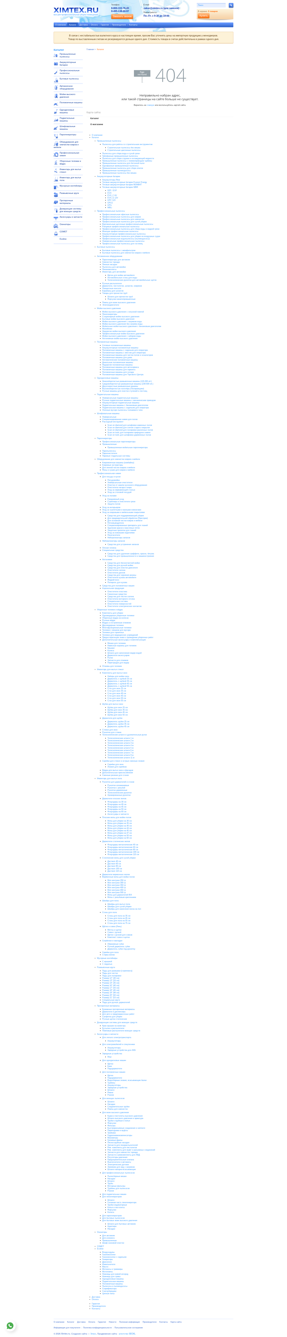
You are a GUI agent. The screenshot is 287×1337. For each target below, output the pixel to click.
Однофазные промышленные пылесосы (120, 166)
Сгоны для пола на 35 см (118, 916)
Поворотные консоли (111, 288)
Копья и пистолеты (116, 1207)
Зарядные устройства (112, 1053)
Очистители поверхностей (119, 604)
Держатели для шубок (112, 718)
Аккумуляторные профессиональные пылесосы (124, 234)
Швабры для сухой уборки (119, 906)
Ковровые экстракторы (112, 465)
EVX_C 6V (112, 195)
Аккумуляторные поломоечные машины (120, 348)
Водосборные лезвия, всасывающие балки (126, 1080)
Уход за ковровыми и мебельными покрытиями (123, 512)
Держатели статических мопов (116, 841)
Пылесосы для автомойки (114, 267)
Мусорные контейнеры (71, 186)
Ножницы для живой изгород (115, 1274)
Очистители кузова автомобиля (121, 577)
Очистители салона (116, 570)
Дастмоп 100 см (114, 868)
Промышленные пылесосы (68, 55)
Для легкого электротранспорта (116, 1037)
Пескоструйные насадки (118, 1142)
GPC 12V (111, 200)
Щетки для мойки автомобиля (121, 275)
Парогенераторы (68, 134)
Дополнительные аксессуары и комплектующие (124, 640)
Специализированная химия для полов (120, 419)
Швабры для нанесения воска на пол (124, 909)
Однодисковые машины (67, 111)
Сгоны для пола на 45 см (118, 918)
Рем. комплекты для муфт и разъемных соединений (131, 1150)
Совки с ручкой (114, 932)
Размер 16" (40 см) (110, 985)
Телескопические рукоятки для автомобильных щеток (132, 280)
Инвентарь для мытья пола (70, 178)
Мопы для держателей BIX (119, 895)
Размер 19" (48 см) (110, 992)
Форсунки (111, 1123)
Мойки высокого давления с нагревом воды (122, 321)
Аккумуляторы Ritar (111, 180)
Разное (110, 1095)
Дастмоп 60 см (114, 864)
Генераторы (107, 1259)
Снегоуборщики (109, 1291)
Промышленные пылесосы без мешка (119, 173)
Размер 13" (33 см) (110, 980)
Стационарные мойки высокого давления (120, 316)
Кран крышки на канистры (114, 1026)
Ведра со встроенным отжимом (116, 623)
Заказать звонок (122, 16)
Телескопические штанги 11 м (120, 757)
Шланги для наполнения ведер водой (124, 653)
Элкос (93, 1333)
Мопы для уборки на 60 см (119, 838)
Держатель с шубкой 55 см (119, 686)
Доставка (83, 25)
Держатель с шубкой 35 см (119, 681)
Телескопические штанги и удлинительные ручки (124, 735)
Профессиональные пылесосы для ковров (121, 217)
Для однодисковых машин (114, 1060)
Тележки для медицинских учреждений (120, 635)
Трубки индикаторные (117, 1205)
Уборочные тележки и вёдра (70, 162)
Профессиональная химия (69, 154)
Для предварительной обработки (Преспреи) (127, 518)
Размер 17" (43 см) (110, 988)
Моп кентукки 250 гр (116, 880)
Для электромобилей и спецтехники (118, 1044)
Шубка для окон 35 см (117, 710)
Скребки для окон (115, 764)
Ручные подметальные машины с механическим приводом (129, 400)
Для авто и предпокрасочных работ (118, 1014)
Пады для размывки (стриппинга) (117, 971)
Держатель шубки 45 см (118, 726)
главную (150, 105)
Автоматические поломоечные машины (120, 360)
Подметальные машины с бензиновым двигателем (125, 405)
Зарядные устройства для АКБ (121, 1050)
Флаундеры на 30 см (116, 802)
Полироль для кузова (117, 582)
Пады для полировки (111, 976)
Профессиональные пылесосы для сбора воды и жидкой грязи (130, 229)
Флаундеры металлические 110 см (123, 854)
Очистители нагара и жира (119, 487)
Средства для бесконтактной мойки (123, 563)
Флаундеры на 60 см (116, 811)
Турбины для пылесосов (118, 1188)
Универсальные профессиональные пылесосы (123, 241)
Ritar (109, 1057)
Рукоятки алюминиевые (118, 785)
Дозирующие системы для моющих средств (70, 210)
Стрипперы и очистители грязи (121, 501)
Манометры (112, 1138)
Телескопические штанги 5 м (120, 748)
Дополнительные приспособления (117, 772)
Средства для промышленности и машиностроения (130, 556)
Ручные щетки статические (114, 1019)
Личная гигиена (109, 548)
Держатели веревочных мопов (116, 874)
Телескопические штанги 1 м (120, 738)
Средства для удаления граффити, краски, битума (130, 554)
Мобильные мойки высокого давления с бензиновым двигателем (131, 326)
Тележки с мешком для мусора (116, 630)
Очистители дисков (116, 573)
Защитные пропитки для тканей (121, 530)
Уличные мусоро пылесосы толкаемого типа (122, 410)
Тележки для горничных (113, 632)
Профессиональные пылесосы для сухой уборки (124, 221)
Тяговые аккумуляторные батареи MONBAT (122, 184)
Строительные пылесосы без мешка (123, 147)
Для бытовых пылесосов (113, 1218)
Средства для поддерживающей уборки (125, 515)
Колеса (110, 650)
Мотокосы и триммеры (112, 1269)
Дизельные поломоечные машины (117, 362)
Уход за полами (109, 496)
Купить (204, 15)
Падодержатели (114, 1068)
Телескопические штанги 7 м (120, 753)
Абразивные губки (115, 944)
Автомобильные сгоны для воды (122, 277)
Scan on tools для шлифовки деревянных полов (129, 435)
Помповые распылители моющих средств (121, 1031)
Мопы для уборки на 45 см (119, 830)
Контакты (133, 25)
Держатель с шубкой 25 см (119, 679)
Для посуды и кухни (111, 477)
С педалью (107, 964)
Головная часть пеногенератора (121, 1202)
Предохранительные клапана (120, 1159)
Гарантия (105, 25)
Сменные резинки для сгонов (115, 775)
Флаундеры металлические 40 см (122, 845)
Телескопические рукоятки (119, 793)
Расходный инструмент (112, 422)
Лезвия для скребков (117, 767)
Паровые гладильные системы (116, 456)
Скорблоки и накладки (112, 941)
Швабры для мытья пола (118, 904)
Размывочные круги (69, 193)
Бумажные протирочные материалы (118, 1009)
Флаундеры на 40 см (116, 804)
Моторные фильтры (116, 1186)
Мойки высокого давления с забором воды (121, 336)
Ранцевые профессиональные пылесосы (120, 226)
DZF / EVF (112, 190)
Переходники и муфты (117, 1130)
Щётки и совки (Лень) (112, 926)
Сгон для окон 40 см (116, 693)
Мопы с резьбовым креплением (121, 897)
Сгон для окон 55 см (116, 700)
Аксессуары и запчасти (71, 217)
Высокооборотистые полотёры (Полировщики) (123, 388)
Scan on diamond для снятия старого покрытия (128, 427)
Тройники (111, 1133)
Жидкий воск (113, 580)
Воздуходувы (108, 1252)
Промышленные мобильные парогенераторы (127, 447)
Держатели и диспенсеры (113, 1012)
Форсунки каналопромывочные (121, 299)
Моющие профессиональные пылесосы (120, 231)
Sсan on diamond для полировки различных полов (130, 430)
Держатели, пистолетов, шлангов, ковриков (122, 286)
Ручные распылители (112, 283)
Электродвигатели (110, 305)
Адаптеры (111, 1226)
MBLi (109, 207)
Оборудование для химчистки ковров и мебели (66, 144)
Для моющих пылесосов (113, 1098)
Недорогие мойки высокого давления (119, 331)
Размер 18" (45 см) (110, 990)
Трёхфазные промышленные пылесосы (120, 156)
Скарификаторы (109, 1288)
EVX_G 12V (112, 198)
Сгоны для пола (109, 912)
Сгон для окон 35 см (116, 691)
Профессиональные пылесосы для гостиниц (122, 243)
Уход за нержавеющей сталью (121, 490)
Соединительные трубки (118, 1106)
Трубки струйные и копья (118, 1121)
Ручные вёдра (108, 620)
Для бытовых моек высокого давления (119, 1220)
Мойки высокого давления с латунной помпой (123, 312)
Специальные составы (117, 601)
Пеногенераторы (109, 314)
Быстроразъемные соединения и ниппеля (126, 1128)
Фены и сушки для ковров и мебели (118, 470)
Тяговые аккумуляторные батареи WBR (120, 187)
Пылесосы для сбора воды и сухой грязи (121, 153)
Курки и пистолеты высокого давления (125, 1116)
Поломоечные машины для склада (118, 372)
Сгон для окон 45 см (116, 696)
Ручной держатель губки (118, 946)
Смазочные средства (117, 594)
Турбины (111, 1083)
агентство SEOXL (127, 1333)
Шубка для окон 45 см (117, 712)
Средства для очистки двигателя (122, 568)
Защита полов (113, 504)
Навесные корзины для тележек (121, 645)
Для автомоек (108, 1235)
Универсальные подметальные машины (120, 398)
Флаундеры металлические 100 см (123, 852)
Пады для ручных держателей (116, 1002)
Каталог (72, 25)
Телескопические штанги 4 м (120, 745)
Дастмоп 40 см (114, 861)
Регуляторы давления (117, 1157)
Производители (119, 25)
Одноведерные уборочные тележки (118, 615)
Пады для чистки (110, 973)
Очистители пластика (117, 591)
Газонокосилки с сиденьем (114, 1257)
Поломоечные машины (71, 102)
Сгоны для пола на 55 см (118, 920)
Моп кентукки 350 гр (116, 885)
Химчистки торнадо (111, 262)
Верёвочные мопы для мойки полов (118, 877)
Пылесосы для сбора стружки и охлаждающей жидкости (128, 158)
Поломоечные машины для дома (117, 357)
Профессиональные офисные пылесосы (120, 214)
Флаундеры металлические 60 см (122, 847)
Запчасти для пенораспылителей (122, 1145)
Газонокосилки (108, 1254)
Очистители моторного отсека (121, 599)
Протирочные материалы (66, 201)
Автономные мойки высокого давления (120, 338)
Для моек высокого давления (115, 1112)
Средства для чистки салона (120, 596)
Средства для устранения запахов (123, 544)
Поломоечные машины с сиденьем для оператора (125, 350)
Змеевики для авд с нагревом (121, 1167)
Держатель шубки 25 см (118, 721)
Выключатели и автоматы (119, 1162)
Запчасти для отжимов (117, 660)
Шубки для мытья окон (112, 704)
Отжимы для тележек (112, 666)
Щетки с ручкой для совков (119, 935)
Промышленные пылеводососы (116, 170)
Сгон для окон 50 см (116, 698)
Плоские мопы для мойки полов (116, 817)
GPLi (109, 205)
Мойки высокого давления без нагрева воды (122, 324)
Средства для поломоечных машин (118, 586)
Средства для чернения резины (121, 575)
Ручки (110, 658)
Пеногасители (113, 535)
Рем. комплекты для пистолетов (122, 1147)
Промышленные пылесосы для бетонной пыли (123, 163)
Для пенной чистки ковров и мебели (118, 467)
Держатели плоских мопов (114, 798)
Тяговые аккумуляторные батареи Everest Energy (124, 182)
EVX (109, 193)
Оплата (94, 25)
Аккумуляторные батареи (68, 63)
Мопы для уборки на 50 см (119, 835)
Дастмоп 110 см (114, 871)
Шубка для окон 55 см (117, 715)
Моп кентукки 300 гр (116, 883)
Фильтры (111, 1125)
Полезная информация (129, 1322)
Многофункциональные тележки (116, 627)
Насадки (111, 1104)
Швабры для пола (110, 901)
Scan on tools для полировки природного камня (128, 432)
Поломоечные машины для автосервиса (120, 367)
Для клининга (108, 1238)
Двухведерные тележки (113, 625)
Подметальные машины (67, 119)
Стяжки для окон (109, 730)
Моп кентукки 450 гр (116, 890)
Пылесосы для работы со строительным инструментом (127, 144)
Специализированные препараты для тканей (127, 525)
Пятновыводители (115, 523)
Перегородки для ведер (118, 663)
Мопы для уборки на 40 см (119, 826)
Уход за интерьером (111, 507)
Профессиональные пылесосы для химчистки (123, 219)
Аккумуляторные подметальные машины (120, 403)
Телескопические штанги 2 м (120, 740)
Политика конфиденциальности (97, 1328)
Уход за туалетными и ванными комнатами (121, 510)
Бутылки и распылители (113, 1028)
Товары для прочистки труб (114, 293)
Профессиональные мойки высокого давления (123, 333)
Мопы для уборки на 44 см (119, 828)
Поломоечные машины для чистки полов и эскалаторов (127, 355)
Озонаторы (65, 224)
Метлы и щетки (114, 930)
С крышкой (107, 961)
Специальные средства (112, 550)
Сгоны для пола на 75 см (118, 923)
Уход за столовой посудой (119, 492)
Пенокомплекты (109, 269)
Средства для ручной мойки (120, 565)
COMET (63, 231)
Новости (112, 1322)
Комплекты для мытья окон (114, 673)
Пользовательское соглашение (129, 1328)
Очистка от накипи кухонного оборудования (127, 485)
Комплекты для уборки (112, 613)
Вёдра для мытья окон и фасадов (117, 770)
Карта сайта (176, 1322)
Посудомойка (113, 480)
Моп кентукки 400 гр (116, 887)
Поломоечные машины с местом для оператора (124, 353)
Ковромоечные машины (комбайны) (118, 462)
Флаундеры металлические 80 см (122, 849)
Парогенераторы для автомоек (116, 260)
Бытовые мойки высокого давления (118, 319)
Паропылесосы (109, 451)
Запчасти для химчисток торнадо (122, 1152)
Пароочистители (109, 453)
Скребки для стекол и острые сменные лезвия (123, 761)
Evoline (63, 239)
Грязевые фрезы (114, 1140)
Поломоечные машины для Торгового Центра (122, 374)
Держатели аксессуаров (118, 655)
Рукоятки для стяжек (111, 732)
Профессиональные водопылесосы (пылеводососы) (126, 239)
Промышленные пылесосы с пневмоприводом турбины (127, 161)
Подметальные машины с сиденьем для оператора (125, 407)
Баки (109, 1066)
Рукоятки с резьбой (116, 788)
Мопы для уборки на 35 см (119, 823)
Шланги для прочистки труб (120, 296)
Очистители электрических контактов (124, 606)
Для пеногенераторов (112, 1196)
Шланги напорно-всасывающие (121, 1169)
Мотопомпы (107, 1272)
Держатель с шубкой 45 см (119, 684)
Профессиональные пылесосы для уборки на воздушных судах (131, 236)
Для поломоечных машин (113, 1072)
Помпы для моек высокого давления (118, 302)
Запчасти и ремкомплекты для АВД (123, 1155)
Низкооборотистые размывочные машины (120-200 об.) (127, 381)
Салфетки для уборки (112, 1016)
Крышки (111, 648)
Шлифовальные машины (67, 127)
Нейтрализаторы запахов (118, 537)
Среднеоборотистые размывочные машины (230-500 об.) (127, 384)
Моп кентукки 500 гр (116, 892)
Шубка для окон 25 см (117, 707)
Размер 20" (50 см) (110, 995)
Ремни (110, 1092)
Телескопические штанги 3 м (120, 743)
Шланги (110, 1090)
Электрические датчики (118, 1164)
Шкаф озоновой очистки (113, 1243)
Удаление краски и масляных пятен (123, 528)
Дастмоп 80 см (114, 866)
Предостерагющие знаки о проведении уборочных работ (127, 637)
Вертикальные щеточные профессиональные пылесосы (127, 224)
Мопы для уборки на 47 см (119, 833)
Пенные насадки (109, 264)
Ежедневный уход (115, 499)
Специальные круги (111, 1000)
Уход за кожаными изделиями (121, 533)
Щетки (110, 1064)
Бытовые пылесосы (69, 78)
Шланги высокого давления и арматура (125, 1118)
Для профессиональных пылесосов (118, 1173)
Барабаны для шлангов (112, 291)
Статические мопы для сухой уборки (119, 858)
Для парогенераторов (112, 1215)
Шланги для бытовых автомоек (121, 1224)
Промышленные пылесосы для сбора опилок (122, 168)
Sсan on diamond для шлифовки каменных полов (129, 425)
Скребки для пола (110, 952)
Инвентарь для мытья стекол (70, 170)
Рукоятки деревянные (117, 790)
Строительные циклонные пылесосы (124, 150)
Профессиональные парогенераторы (118, 441)
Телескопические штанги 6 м (120, 750)
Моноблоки (107, 329)
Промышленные (109, 444)
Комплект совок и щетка (118, 937)
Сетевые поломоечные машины (116, 345)
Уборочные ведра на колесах (115, 618)
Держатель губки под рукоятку (121, 949)
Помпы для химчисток (117, 1109)
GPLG (110, 203)
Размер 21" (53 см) (110, 997)
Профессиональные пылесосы (70, 71)
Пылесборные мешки (116, 1176)
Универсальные (109, 417)
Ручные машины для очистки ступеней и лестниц (124, 391)
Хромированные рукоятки (118, 795)
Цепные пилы (108, 1293)
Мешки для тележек (116, 643)
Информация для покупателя (67, 1328)
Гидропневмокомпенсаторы (119, 1135)
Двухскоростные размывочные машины (120, 386)
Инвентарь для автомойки (114, 272)
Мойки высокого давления (67, 95)
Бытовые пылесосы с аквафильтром (118, 250)
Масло (105, 1267)
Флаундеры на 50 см (116, 809)
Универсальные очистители (119, 482)
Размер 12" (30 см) (110, 978)
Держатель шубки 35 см (118, 724)
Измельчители (108, 1264)
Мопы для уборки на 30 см (119, 821)
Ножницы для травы (111, 1276)
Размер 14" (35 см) (110, 983)
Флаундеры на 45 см (116, 807)
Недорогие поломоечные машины (117, 365)
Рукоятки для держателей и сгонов (118, 782)
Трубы (110, 1183)
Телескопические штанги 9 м (120, 755)
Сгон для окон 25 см (116, 688)
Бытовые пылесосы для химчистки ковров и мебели (126, 253)
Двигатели (107, 1262)
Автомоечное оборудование (67, 87)
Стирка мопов (108, 955)
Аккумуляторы (114, 1041)
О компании (60, 25)
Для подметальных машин (114, 1194)
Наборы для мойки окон (118, 676)
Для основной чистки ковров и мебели (124, 520)
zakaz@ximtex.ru (153, 8)
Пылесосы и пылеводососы (114, 1286)
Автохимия (107, 559)
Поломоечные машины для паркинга (118, 369)
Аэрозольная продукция (113, 588)
